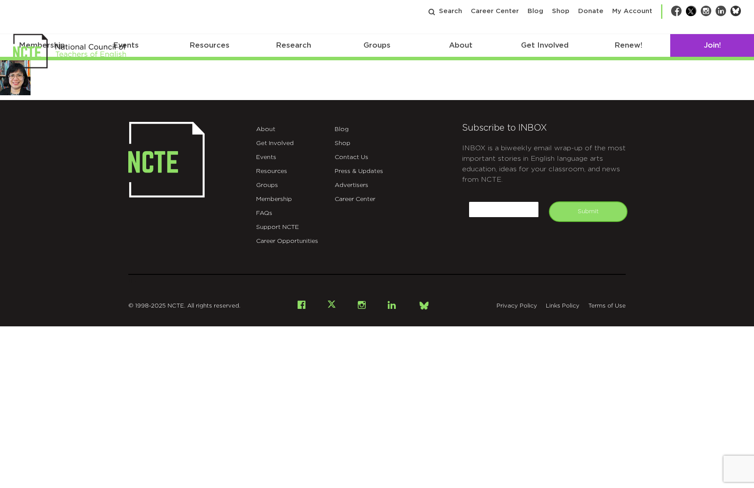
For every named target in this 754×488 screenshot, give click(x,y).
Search (450, 11)
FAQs (264, 213)
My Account (632, 11)
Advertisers (351, 185)
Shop (560, 11)
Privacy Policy (517, 306)
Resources (209, 45)
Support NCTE (277, 227)
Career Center (495, 11)
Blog (535, 11)
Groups (377, 45)
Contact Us (351, 157)
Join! (712, 45)
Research (293, 45)
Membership (274, 199)
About (461, 45)
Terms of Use (607, 306)
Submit (588, 211)
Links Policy (562, 306)
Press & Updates (359, 171)
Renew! (628, 45)
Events (266, 157)
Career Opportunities (287, 241)
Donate (590, 11)
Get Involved (545, 45)
